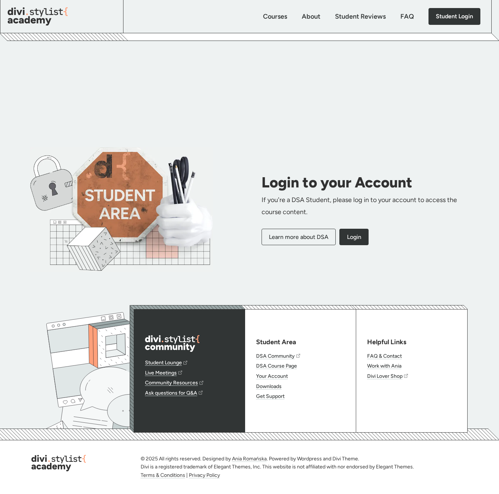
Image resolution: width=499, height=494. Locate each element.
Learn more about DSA (298, 236)
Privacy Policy (204, 475)
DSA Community (275, 356)
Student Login (454, 16)
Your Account (272, 376)
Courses (275, 16)
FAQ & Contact (384, 356)
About (311, 16)
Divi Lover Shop (385, 376)
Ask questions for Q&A (171, 393)
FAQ (407, 16)
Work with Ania (384, 366)
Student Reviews (360, 16)
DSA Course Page (276, 366)
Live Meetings (161, 373)
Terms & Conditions (163, 475)
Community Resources (171, 383)
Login (354, 236)
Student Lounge (163, 363)
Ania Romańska (249, 459)
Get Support (270, 396)
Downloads (269, 386)
